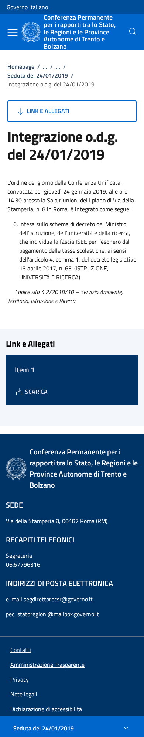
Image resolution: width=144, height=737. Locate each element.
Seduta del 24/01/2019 (37, 75)
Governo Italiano (27, 7)
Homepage (20, 66)
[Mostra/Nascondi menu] (12, 32)
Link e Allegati (47, 110)
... (45, 66)
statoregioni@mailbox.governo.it (58, 614)
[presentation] (132, 31)
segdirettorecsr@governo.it (58, 599)
